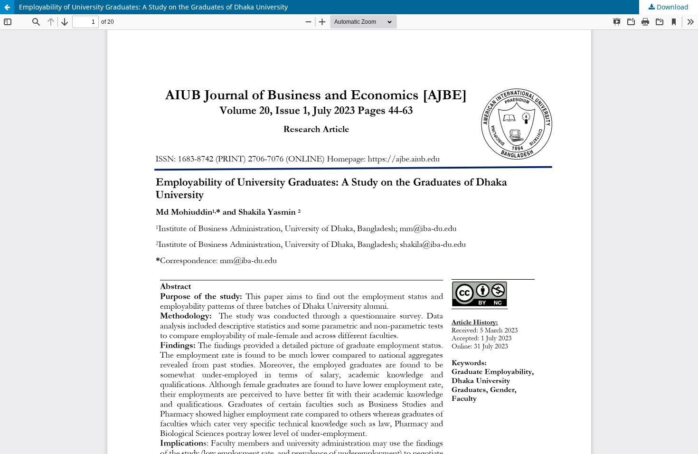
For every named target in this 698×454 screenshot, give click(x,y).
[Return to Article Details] (7, 7)
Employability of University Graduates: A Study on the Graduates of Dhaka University (153, 6)
